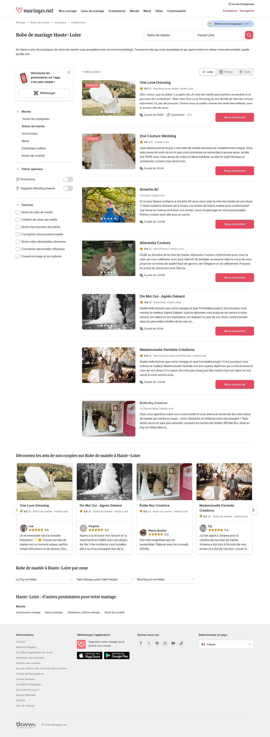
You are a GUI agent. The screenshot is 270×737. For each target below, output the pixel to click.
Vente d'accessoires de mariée (40, 227)
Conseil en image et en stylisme (41, 256)
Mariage (21, 22)
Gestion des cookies (28, 663)
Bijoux (25, 141)
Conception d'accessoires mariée (42, 234)
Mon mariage (68, 11)
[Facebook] (141, 643)
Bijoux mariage (54, 612)
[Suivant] (253, 510)
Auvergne (61, 22)
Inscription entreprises (29, 684)
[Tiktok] (181, 643)
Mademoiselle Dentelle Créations (167, 350)
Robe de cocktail (115, 612)
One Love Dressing (155, 82)
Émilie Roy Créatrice (153, 403)
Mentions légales (26, 647)
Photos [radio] (228, 71)
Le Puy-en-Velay (26, 579)
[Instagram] (165, 643)
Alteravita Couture (155, 243)
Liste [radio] (210, 71)
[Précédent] (17, 510)
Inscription (247, 11)
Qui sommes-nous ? (27, 689)
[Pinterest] (157, 643)
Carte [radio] (247, 71)
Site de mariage (25, 705)
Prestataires (117, 11)
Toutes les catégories (35, 119)
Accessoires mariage (28, 612)
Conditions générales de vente (34, 652)
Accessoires (30, 134)
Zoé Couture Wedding (158, 136)
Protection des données (30, 657)
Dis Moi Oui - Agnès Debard (162, 296)
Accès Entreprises (242, 4)
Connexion (230, 11)
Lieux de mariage (92, 11)
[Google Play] (117, 658)
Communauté (176, 11)
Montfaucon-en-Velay (150, 579)
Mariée (134, 11)
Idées (159, 11)
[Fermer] (68, 72)
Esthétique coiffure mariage (84, 612)
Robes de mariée (33, 126)
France (211, 644)
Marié (147, 11)
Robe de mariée (40, 22)
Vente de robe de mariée (37, 212)
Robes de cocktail (33, 156)
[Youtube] (173, 643)
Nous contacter (234, 117)
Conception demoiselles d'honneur (43, 249)
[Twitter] (149, 643)
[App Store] (89, 658)
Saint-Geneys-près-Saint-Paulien (97, 579)
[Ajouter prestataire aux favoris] (130, 85)
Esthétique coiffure (34, 148)
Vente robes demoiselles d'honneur (43, 241)
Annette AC (149, 189)
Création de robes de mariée (39, 219)
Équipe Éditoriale (26, 695)
